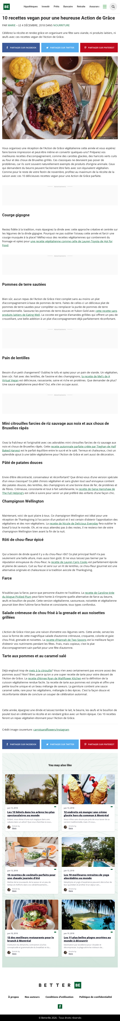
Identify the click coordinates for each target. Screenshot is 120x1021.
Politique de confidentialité (95, 997)
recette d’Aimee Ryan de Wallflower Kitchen (54, 678)
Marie (12, 25)
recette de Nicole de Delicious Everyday (73, 523)
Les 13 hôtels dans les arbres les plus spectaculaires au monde (31, 814)
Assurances (95, 6)
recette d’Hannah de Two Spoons (66, 640)
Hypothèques (31, 6)
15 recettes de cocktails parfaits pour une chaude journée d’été (31, 876)
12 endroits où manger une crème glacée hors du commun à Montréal (86, 814)
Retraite (81, 6)
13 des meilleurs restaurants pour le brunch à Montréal (30, 939)
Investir (46, 6)
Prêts (56, 6)
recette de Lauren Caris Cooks (69, 562)
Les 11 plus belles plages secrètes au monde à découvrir (87, 939)
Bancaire (68, 6)
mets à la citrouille (40, 670)
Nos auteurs (32, 997)
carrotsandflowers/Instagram (51, 729)
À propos (13, 997)
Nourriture (61, 25)
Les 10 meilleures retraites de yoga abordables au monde (86, 876)
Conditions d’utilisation (59, 997)
